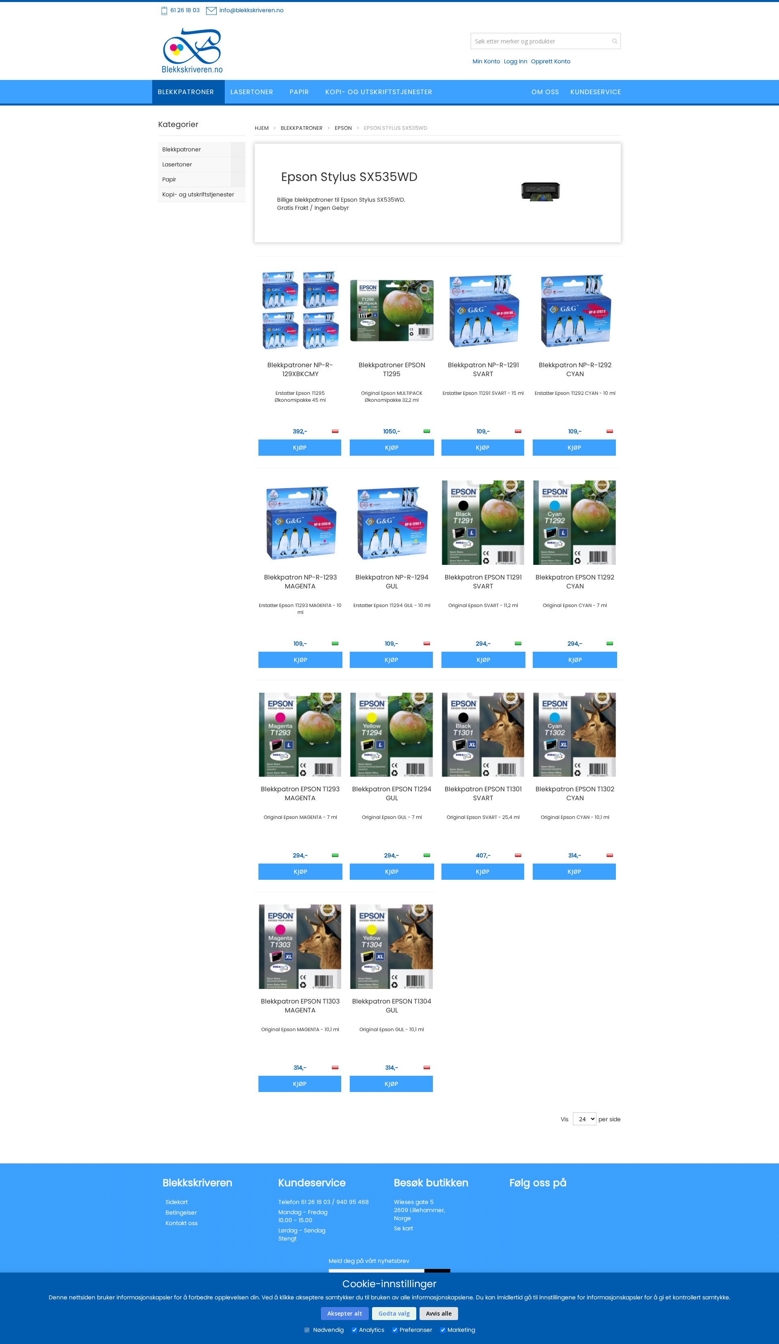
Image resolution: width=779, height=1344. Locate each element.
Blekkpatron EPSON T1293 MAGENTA (300, 794)
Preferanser (416, 1330)
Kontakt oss (182, 1223)
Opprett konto (550, 61)
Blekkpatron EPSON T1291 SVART (483, 582)
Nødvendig (328, 1330)
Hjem (262, 128)
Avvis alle (439, 1313)
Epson (343, 128)
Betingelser (181, 1212)
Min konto (486, 61)
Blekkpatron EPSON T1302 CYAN (575, 794)
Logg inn (515, 61)
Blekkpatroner (302, 128)
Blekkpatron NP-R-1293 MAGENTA (300, 582)
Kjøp (299, 447)
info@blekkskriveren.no (251, 10)
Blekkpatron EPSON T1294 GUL (391, 794)
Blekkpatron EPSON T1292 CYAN (575, 582)
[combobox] (546, 41)
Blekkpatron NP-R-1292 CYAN (575, 370)
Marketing (461, 1330)
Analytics (371, 1330)
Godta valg (394, 1313)
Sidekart (177, 1202)
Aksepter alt (344, 1313)
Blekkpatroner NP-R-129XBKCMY (300, 370)
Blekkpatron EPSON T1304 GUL (391, 1006)
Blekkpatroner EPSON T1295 (392, 370)
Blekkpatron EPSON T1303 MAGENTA (300, 1006)
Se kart (403, 1228)
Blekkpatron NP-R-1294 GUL (391, 582)
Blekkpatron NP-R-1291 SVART (483, 370)
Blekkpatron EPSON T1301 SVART (483, 794)
